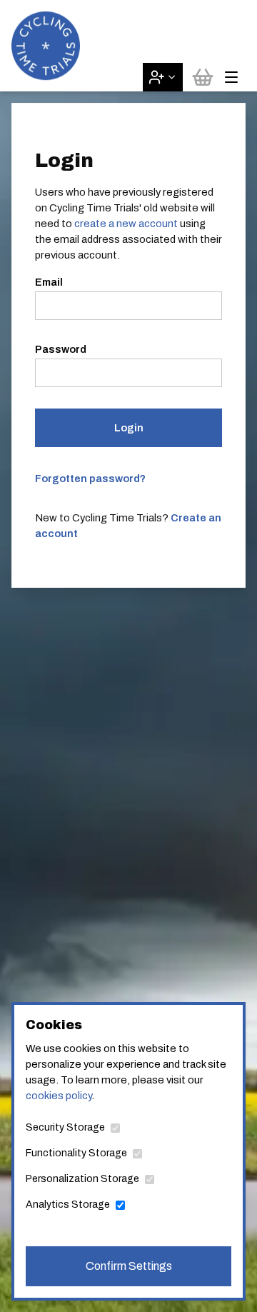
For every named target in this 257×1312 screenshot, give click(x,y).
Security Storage (65, 1127)
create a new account (126, 223)
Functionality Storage (76, 1153)
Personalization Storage (82, 1178)
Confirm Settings (129, 1266)
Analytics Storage (68, 1204)
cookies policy (58, 1095)
